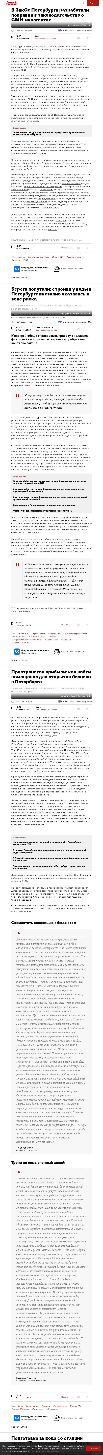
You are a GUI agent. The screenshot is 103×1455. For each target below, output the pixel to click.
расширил (61, 220)
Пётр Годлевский (47, 199)
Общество (46, 1406)
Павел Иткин (46, 189)
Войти (92, 3)
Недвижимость (54, 633)
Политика (16, 260)
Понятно (93, 1448)
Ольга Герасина (53, 186)
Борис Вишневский (34, 186)
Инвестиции (37, 1409)
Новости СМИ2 (19, 278)
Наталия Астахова (71, 183)
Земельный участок (36, 636)
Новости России (51, 639)
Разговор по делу (32, 1406)
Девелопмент (23, 633)
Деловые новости (18, 636)
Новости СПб (57, 257)
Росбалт (52, 229)
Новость (21, 257)
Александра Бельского (50, 67)
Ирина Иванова (19, 189)
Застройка (51, 636)
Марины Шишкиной (57, 61)
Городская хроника (74, 257)
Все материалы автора (45, 38)
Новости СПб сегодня (20, 642)
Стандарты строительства (75, 633)
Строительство (38, 633)
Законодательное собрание (38, 257)
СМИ (25, 260)
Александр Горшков (37, 202)
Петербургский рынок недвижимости (27, 639)
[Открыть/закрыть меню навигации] (79, 3)
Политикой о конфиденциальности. (46, 1451)
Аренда (20, 1406)
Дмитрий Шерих (49, 208)
